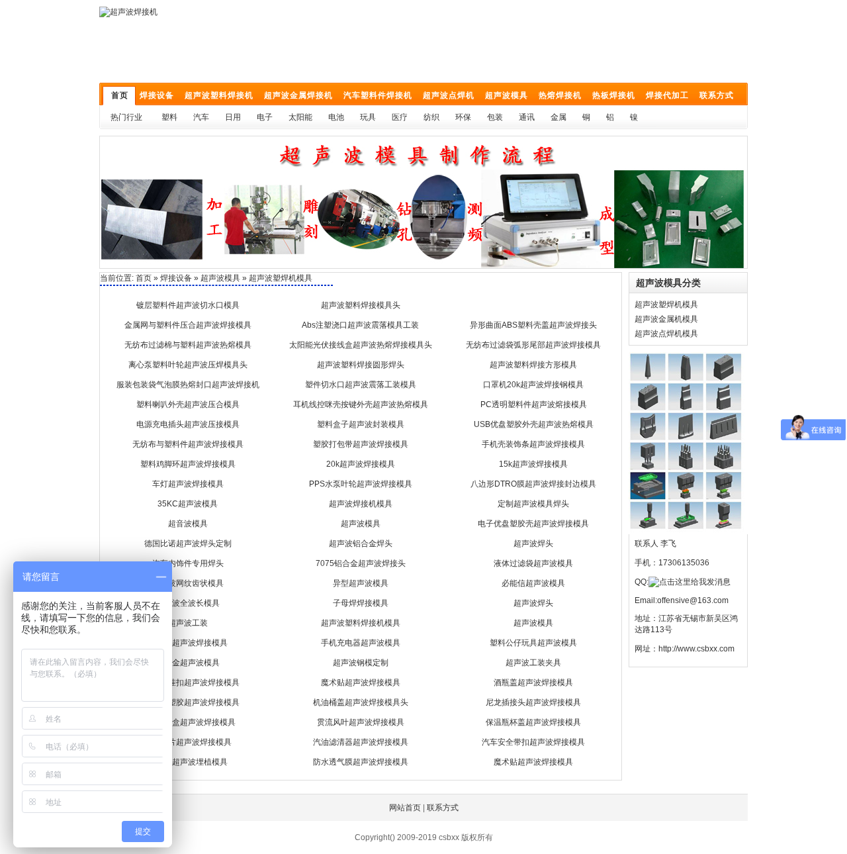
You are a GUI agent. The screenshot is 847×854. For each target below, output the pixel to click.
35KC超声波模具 (187, 503)
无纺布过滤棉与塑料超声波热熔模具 (187, 345)
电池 (336, 117)
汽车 (201, 117)
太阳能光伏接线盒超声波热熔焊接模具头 (360, 345)
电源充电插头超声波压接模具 (188, 424)
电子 (265, 117)
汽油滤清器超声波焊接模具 (360, 742)
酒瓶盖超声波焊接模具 (533, 682)
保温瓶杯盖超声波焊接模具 (533, 722)
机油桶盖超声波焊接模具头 (360, 702)
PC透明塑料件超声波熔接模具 (533, 404)
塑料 (169, 117)
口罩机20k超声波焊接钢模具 (533, 384)
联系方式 (443, 807)
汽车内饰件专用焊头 (188, 563)
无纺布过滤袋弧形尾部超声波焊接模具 (533, 345)
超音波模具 (188, 523)
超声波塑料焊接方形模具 (533, 364)
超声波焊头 (533, 543)
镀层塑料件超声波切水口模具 (188, 305)
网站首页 (405, 807)
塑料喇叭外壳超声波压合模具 (188, 404)
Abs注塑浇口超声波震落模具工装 (360, 325)
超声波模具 (220, 278)
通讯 (527, 117)
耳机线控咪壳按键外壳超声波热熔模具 (360, 404)
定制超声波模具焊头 (533, 503)
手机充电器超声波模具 (360, 642)
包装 (495, 117)
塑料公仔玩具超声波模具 (533, 642)
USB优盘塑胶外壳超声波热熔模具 (534, 424)
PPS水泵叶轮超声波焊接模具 (360, 484)
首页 (144, 278)
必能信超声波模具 (533, 583)
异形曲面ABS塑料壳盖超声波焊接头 (533, 325)
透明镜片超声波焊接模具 (188, 742)
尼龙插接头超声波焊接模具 (533, 702)
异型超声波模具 (360, 583)
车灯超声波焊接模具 (188, 484)
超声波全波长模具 (188, 603)
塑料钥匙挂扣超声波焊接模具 (188, 682)
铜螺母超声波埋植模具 (188, 762)
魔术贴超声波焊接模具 (360, 682)
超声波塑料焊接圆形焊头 (360, 364)
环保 (463, 117)
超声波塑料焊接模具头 (360, 305)
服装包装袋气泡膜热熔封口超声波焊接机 (187, 384)
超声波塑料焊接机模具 (360, 623)
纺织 (431, 117)
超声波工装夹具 (533, 662)
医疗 (400, 117)
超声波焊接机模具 (360, 503)
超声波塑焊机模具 (666, 304)
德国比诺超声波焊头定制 (188, 543)
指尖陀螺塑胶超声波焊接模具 (188, 702)
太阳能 (300, 117)
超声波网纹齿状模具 (188, 583)
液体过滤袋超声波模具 (533, 563)
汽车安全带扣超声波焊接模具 (533, 742)
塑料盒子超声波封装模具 (360, 424)
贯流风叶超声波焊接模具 (360, 722)
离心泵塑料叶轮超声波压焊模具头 (187, 364)
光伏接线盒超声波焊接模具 (188, 722)
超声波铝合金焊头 (360, 543)
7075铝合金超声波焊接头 (361, 563)
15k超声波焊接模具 (533, 464)
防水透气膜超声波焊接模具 (360, 762)
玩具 (368, 117)
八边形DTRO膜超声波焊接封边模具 (533, 484)
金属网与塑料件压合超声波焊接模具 (187, 325)
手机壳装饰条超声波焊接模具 (533, 444)
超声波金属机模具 (666, 319)
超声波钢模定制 (360, 662)
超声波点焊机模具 (666, 333)
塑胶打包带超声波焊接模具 (360, 444)
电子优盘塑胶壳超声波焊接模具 (533, 523)
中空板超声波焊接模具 (188, 642)
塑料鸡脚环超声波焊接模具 (188, 464)
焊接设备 (176, 278)
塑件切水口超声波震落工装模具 (360, 384)
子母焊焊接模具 (360, 603)
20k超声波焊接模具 (360, 464)
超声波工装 (188, 623)
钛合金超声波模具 (188, 662)
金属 (558, 117)
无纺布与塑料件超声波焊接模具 (188, 444)
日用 (233, 117)
